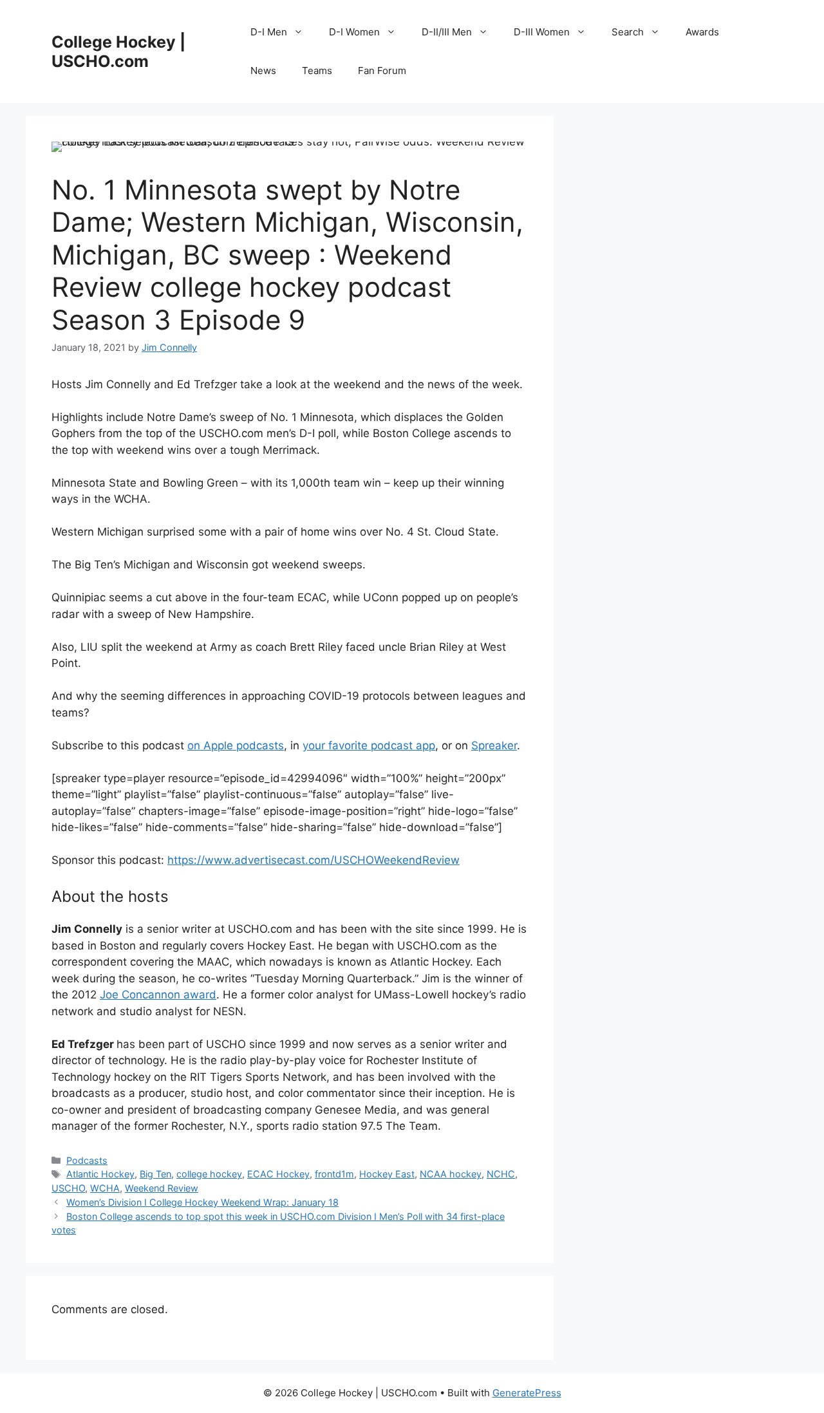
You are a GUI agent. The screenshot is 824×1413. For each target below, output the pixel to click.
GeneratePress (526, 1393)
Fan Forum (382, 70)
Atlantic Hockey (100, 1173)
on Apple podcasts (235, 745)
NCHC (501, 1173)
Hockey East (387, 1173)
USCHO (68, 1188)
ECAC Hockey (278, 1173)
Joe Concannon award (158, 994)
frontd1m (334, 1173)
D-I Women (354, 32)
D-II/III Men (447, 32)
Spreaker (494, 745)
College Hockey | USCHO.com (118, 51)
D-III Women (542, 32)
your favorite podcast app (369, 745)
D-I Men (268, 32)
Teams (317, 70)
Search (628, 32)
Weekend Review (161, 1188)
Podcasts (87, 1160)
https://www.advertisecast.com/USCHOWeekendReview (313, 860)
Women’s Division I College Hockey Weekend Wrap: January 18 (202, 1202)
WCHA (105, 1188)
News (263, 70)
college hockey (209, 1173)
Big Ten (155, 1173)
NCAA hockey (451, 1173)
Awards (702, 32)
